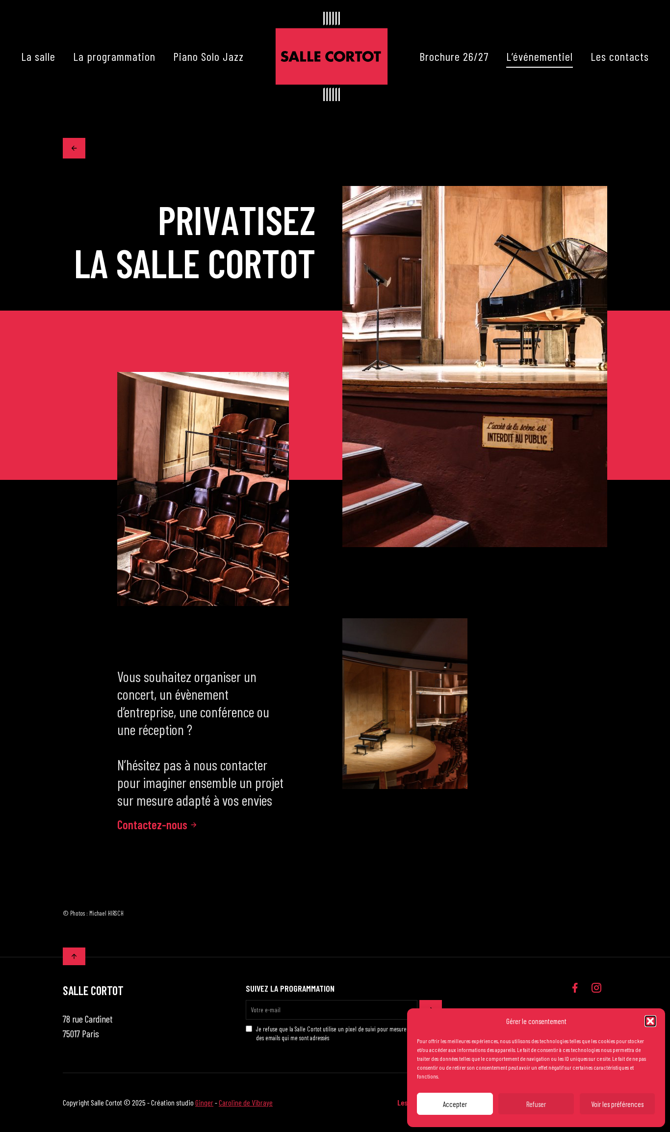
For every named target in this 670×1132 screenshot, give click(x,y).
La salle (38, 56)
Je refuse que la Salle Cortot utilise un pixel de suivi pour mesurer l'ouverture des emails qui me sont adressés (345, 1033)
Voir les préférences (617, 1104)
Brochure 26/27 (454, 56)
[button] (650, 1021)
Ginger (204, 1102)
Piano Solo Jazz (208, 56)
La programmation (114, 56)
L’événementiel (539, 56)
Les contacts (620, 56)
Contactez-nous (152, 824)
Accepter (455, 1104)
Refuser (536, 1104)
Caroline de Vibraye (246, 1102)
